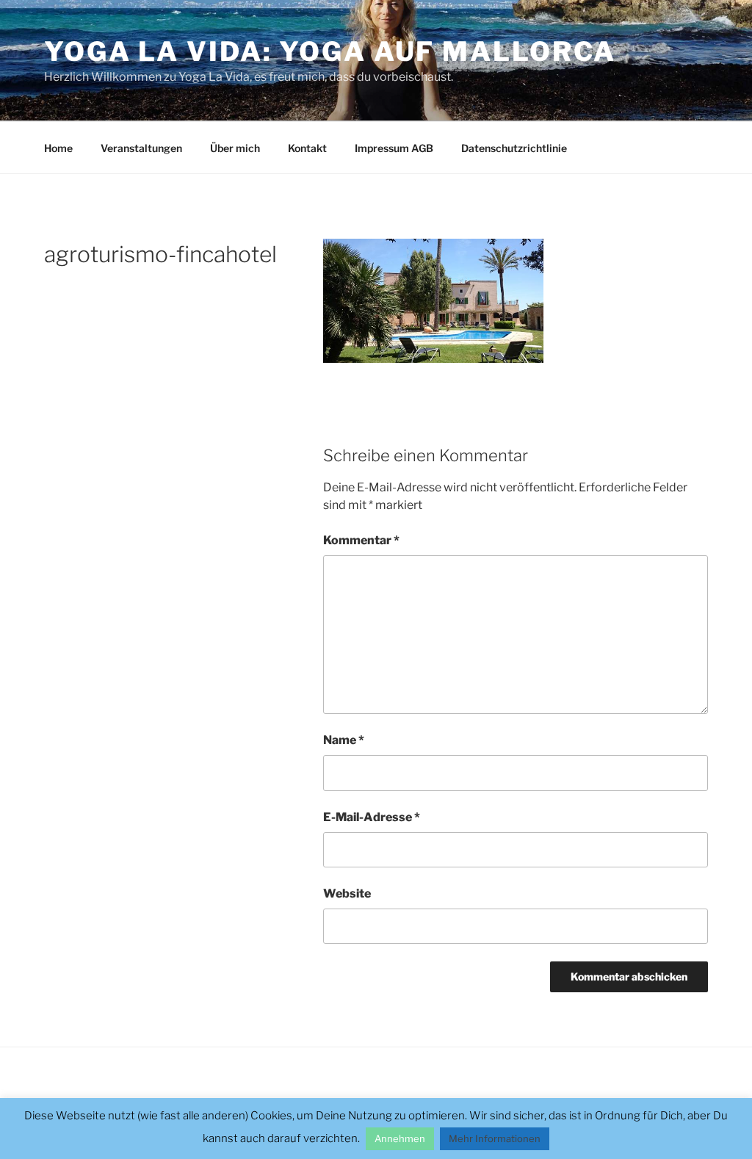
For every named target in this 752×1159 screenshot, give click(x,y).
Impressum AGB (394, 148)
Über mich (235, 148)
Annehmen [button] (400, 1138)
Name (343, 740)
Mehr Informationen (494, 1138)
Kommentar (361, 540)
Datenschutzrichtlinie (514, 148)
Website (347, 893)
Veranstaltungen (141, 148)
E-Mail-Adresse (371, 817)
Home (58, 148)
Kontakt (307, 148)
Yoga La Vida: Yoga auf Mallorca (330, 51)
